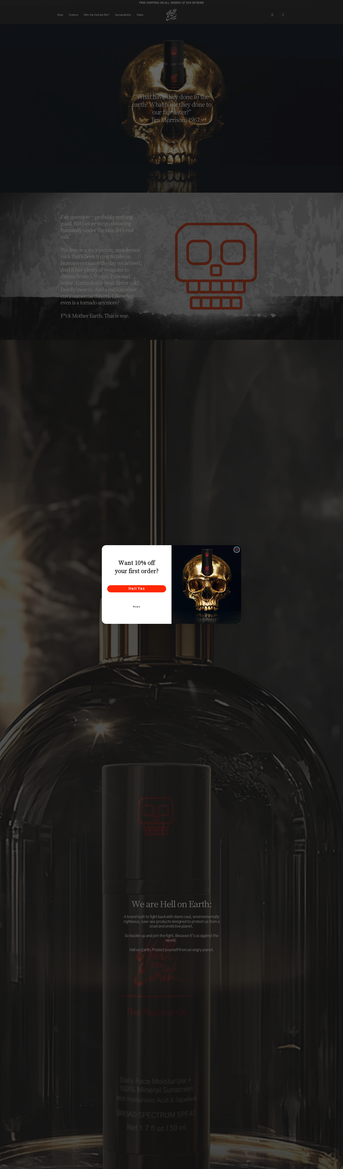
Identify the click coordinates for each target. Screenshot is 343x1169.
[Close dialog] (236, 549)
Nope (136, 607)
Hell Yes (136, 589)
